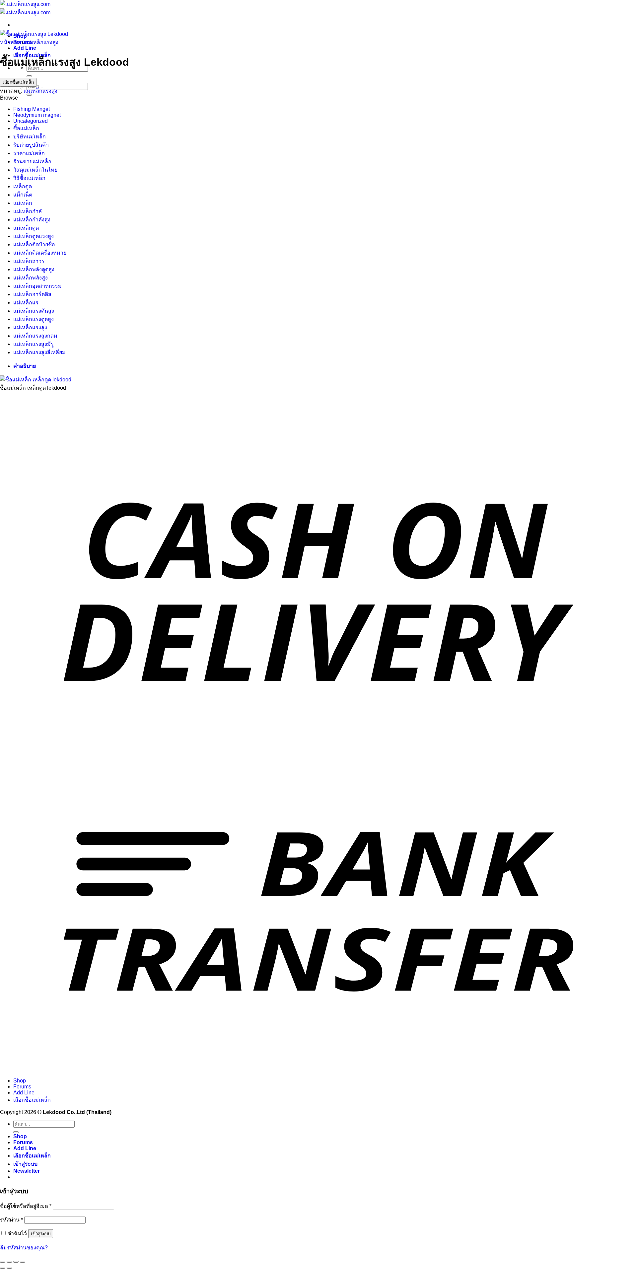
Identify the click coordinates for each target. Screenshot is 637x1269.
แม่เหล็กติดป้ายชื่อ (34, 244)
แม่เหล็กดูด (26, 228)
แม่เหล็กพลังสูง (30, 277)
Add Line (24, 48)
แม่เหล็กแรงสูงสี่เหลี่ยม (39, 352)
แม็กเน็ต (22, 195)
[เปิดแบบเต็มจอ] (9, 1262)
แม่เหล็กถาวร (28, 261)
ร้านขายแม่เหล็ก (32, 161)
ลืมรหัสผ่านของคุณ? (24, 1247)
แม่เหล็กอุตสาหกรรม (37, 286)
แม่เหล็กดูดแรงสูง (33, 236)
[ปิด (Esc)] (22, 1262)
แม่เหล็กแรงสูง (41, 42)
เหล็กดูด (22, 186)
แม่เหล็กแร (25, 302)
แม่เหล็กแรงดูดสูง (33, 319)
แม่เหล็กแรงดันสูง (33, 311)
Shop (19, 1080)
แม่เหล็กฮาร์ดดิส (32, 294)
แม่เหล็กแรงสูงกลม (35, 336)
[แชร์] (16, 1262)
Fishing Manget (31, 109)
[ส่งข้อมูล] (29, 76)
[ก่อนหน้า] (2, 1268)
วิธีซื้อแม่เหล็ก (29, 178)
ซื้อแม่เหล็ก (26, 128)
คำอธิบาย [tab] (24, 366)
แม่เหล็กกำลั (27, 211)
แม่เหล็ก (22, 203)
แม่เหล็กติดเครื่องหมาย (39, 253)
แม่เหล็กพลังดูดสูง (33, 269)
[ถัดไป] (9, 1268)
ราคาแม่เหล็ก (29, 153)
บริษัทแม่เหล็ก (29, 136)
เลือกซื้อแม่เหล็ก (18, 82)
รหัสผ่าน (11, 1220)
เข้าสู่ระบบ (40, 1233)
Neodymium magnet (37, 115)
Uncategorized (30, 121)
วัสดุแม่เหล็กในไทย (35, 170)
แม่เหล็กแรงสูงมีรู (33, 344)
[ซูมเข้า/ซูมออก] (2, 1262)
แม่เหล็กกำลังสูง (31, 219)
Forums (22, 1086)
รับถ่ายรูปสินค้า (31, 145)
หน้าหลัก (10, 42)
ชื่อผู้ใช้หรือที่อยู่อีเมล (25, 1206)
